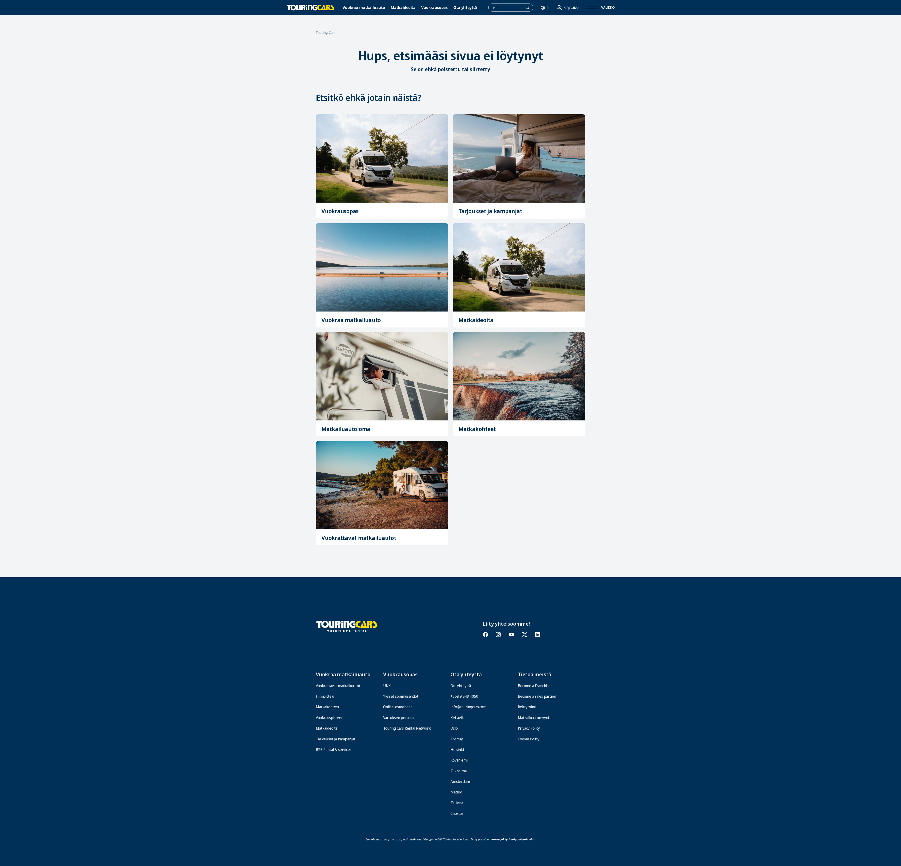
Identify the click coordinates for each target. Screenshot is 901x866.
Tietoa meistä (534, 674)
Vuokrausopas (434, 7)
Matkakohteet (477, 429)
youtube (511, 634)
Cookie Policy (528, 739)
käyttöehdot (526, 839)
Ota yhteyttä (465, 7)
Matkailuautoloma (345, 429)
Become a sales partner (537, 696)
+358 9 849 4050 (464, 696)
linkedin (537, 634)
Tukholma (458, 771)
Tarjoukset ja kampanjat (490, 211)
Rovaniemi (459, 760)
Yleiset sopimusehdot (400, 696)
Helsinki (457, 749)
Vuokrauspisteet (329, 717)
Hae (530, 8)
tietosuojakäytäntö (502, 839)
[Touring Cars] (347, 626)
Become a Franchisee (535, 685)
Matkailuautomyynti (534, 717)
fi (548, 7)
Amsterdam (460, 781)
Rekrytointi (527, 706)
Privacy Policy (529, 728)
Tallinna (456, 802)
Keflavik (457, 717)
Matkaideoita (403, 7)
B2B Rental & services (333, 749)
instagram (498, 634)
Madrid (456, 792)
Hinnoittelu (325, 696)
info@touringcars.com (468, 706)
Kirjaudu (571, 7)
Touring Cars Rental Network (407, 728)
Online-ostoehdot (397, 706)
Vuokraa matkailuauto (364, 7)
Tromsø (456, 739)
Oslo (454, 728)
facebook (485, 634)
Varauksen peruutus (399, 717)
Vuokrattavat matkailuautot (358, 538)
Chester (456, 813)
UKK (387, 685)
